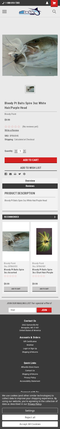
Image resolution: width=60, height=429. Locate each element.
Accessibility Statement (30, 381)
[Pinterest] (24, 174)
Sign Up (33, 348)
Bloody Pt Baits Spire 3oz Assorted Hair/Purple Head (14, 272)
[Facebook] (6, 174)
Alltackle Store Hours (30, 367)
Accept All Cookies (30, 424)
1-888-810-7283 (12, 3)
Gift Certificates (30, 341)
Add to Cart (16, 289)
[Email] (10, 174)
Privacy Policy (30, 378)
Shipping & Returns (30, 352)
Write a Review (12, 130)
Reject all (30, 417)
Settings (30, 410)
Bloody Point (10, 263)
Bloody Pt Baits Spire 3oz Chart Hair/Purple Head (42, 272)
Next (55, 217)
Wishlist (30, 345)
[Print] (15, 174)
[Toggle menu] (4, 11)
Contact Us (30, 371)
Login (25, 348)
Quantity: (9, 151)
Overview (30, 180)
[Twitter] (19, 174)
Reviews (30, 186)
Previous (51, 217)
